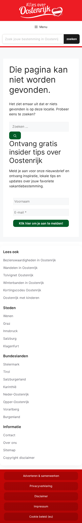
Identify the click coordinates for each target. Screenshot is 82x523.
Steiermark (11, 364)
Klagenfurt (11, 346)
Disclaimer (41, 496)
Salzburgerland (14, 379)
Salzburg (10, 338)
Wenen (8, 316)
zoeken (71, 39)
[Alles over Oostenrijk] (41, 10)
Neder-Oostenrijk (16, 394)
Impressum (41, 506)
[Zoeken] (15, 135)
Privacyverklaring (41, 486)
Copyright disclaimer (19, 458)
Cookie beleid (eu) (41, 516)
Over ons (10, 443)
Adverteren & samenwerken (41, 475)
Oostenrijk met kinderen (21, 298)
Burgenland (11, 417)
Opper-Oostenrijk (16, 402)
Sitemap (9, 450)
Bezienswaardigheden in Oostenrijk (29, 260)
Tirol (6, 372)
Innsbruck (10, 331)
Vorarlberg (11, 409)
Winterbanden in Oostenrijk (23, 283)
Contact (9, 435)
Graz (6, 323)
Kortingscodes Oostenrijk (22, 290)
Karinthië (9, 387)
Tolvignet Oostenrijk (18, 275)
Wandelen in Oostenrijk (20, 268)
